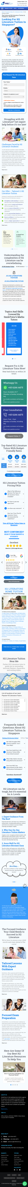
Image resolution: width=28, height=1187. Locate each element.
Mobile (6, 88)
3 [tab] (15, 1084)
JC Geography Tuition (7, 630)
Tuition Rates (4, 1159)
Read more (4, 69)
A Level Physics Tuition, (20, 616)
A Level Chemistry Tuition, (17, 619)
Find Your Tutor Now (14, 780)
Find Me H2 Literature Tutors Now (14, 647)
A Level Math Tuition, (7, 614)
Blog (9, 1175)
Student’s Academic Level (11, 94)
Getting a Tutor (24, 738)
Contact (14, 1175)
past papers (7, 1038)
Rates (15, 8)
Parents (3, 1153)
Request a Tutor (8, 8)
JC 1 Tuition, (10, 640)
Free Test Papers (5, 1161)
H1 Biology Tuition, (13, 621)
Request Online (13, 436)
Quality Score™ (17, 1164)
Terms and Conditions (9, 1178)
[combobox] (14, 96)
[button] (27, 267)
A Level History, (22, 628)
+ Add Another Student (9, 100)
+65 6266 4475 (23, 3)
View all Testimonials (14, 581)
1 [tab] (10, 1084)
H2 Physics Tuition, (10, 616)
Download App (17, 1159)
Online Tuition (4, 1164)
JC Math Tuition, (5, 613)
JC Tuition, (4, 640)
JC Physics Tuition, (16, 614)
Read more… (4, 1108)
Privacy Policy (20, 1178)
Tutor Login (16, 1157)
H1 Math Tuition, (14, 613)
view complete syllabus (14, 351)
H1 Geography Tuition (17, 630)
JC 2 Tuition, (16, 640)
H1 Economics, (16, 635)
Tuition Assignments (18, 1161)
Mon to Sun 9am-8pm (22, 5)
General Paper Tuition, (7, 627)
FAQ (2, 1163)
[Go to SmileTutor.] (3, 11)
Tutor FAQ (16, 1163)
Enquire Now (14, 577)
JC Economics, (9, 635)
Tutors (16, 1153)
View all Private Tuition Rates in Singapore (14, 524)
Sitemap (14, 1181)
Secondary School (19, 907)
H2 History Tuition (13, 628)
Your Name (7, 82)
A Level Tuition (22, 640)
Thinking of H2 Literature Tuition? (10, 738)
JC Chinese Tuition (16, 627)
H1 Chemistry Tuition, (17, 618)
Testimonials (21, 8)
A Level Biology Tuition (11, 622)
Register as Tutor (18, 1155)
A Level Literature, (11, 633)
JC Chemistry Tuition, (7, 618)
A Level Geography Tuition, (17, 631)
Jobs (19, 1175)
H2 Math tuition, (21, 613)
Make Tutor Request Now (14, 475)
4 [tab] (17, 1084)
